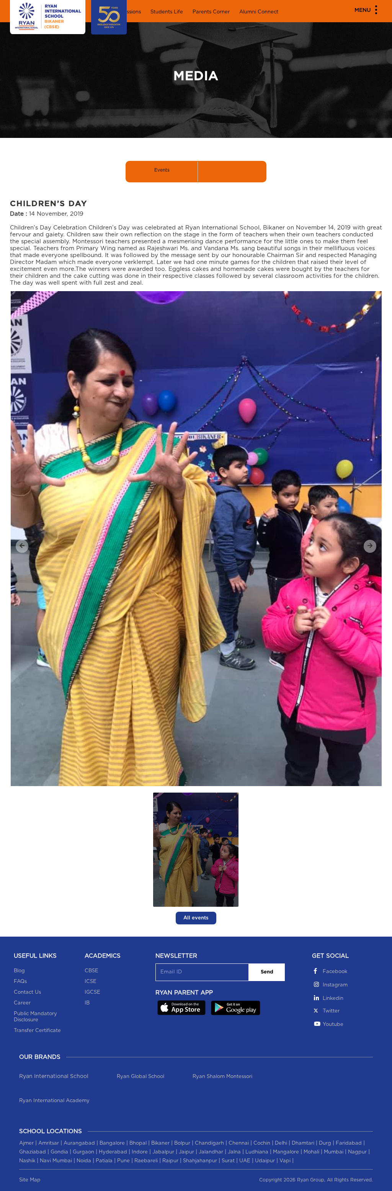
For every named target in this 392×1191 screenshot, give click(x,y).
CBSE (91, 970)
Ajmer (26, 1143)
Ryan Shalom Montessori (222, 1076)
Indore (140, 1152)
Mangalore (286, 1152)
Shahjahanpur (200, 1160)
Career (22, 1003)
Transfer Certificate (37, 1030)
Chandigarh (209, 1143)
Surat (228, 1160)
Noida (84, 1160)
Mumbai (333, 1152)
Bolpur (182, 1143)
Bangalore (112, 1143)
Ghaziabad (32, 1152)
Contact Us (27, 992)
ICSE (90, 981)
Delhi (281, 1143)
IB (87, 1003)
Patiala (104, 1160)
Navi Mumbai (56, 1160)
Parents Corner (211, 12)
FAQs (20, 981)
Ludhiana (256, 1152)
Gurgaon (83, 1152)
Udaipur (265, 1160)
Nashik (27, 1160)
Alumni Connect (258, 12)
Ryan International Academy (54, 1100)
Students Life (166, 12)
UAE (244, 1160)
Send (267, 972)
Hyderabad (113, 1152)
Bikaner (160, 1143)
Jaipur (186, 1152)
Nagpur (357, 1152)
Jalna (234, 1152)
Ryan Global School (140, 1076)
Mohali (311, 1152)
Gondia (59, 1152)
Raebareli (146, 1160)
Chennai (239, 1143)
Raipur (170, 1160)
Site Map (30, 1180)
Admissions (127, 12)
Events (162, 170)
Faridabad (349, 1143)
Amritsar (48, 1143)
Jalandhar (211, 1152)
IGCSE (92, 992)
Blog (19, 970)
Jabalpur (163, 1152)
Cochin (261, 1143)
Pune (123, 1160)
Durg (325, 1143)
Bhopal (138, 1143)
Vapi (285, 1160)
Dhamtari (303, 1143)
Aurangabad (79, 1143)
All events (196, 918)
